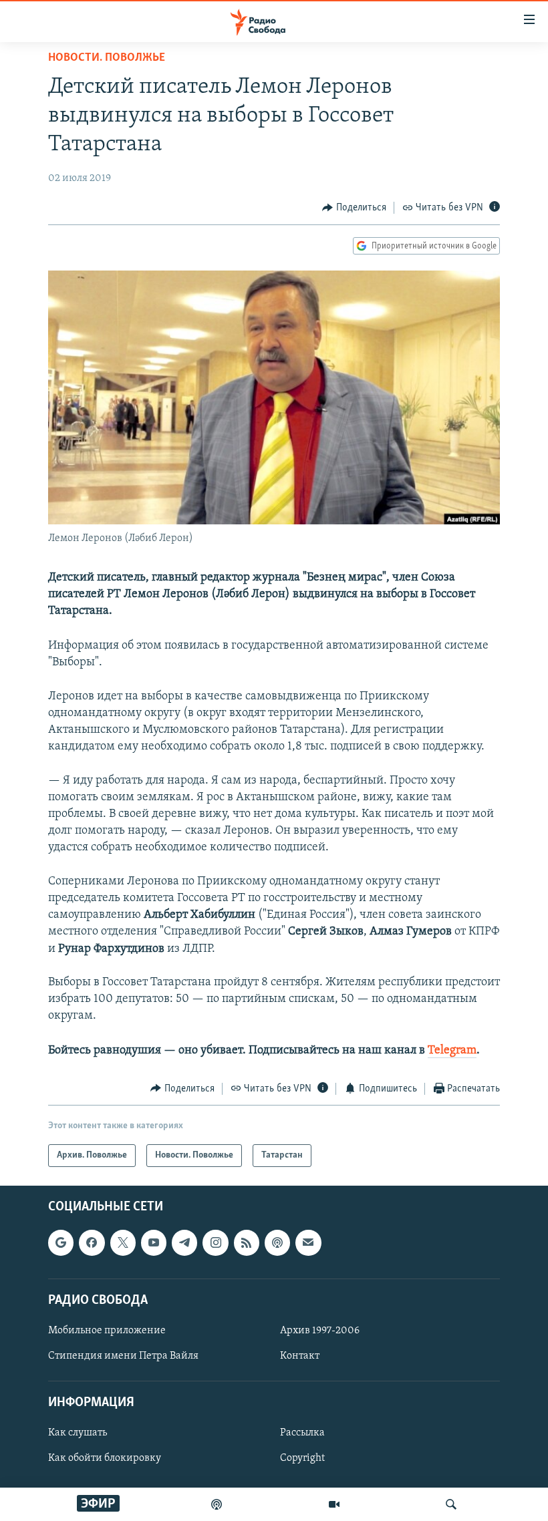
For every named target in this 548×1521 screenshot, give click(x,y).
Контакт (299, 1356)
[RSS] (246, 1243)
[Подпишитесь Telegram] (184, 1243)
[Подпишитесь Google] (61, 1243)
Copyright (302, 1459)
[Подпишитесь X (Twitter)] (123, 1243)
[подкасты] (216, 1504)
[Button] (354, 207)
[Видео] (334, 1504)
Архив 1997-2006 (320, 1330)
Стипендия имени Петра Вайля (123, 1356)
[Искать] (451, 1504)
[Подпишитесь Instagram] (215, 1243)
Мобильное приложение (107, 1330)
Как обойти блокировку (104, 1459)
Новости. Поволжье (106, 58)
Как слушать (77, 1433)
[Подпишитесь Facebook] (91, 1243)
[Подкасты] (277, 1243)
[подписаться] (308, 1243)
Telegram (452, 1051)
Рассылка (302, 1433)
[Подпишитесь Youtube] (153, 1243)
